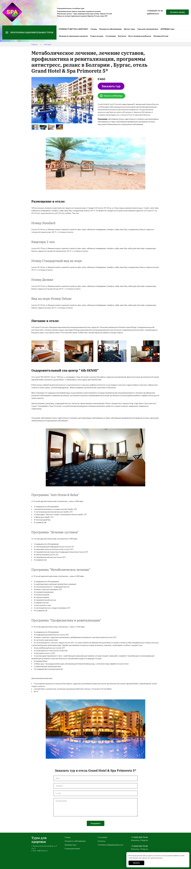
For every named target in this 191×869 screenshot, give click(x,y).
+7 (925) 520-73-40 (139, 846)
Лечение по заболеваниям (110, 29)
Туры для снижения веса (147, 29)
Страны (93, 29)
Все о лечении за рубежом (139, 36)
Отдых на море (96, 36)
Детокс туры (129, 29)
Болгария (47, 44)
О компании (110, 36)
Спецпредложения (72, 848)
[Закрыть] (187, 854)
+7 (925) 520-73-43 (139, 837)
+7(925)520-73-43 (155, 11)
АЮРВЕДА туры (167, 29)
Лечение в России (160, 36)
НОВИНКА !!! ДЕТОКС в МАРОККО (73, 29)
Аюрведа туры (70, 845)
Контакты (122, 36)
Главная (34, 44)
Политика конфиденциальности (110, 845)
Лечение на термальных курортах (73, 36)
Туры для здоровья (39, 840)
